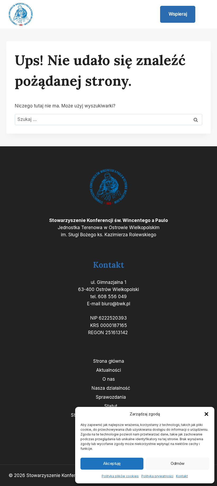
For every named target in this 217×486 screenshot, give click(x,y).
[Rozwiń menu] (204, 14)
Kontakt (182, 476)
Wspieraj (178, 14)
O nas (108, 379)
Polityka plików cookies (120, 476)
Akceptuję (112, 463)
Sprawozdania (111, 397)
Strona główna (108, 361)
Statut (110, 406)
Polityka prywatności (157, 476)
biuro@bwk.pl (116, 303)
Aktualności (108, 370)
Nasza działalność (111, 388)
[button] (206, 414)
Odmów (177, 463)
